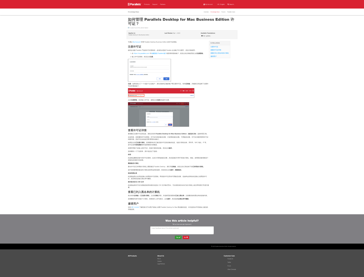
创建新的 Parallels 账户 (159, 53)
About (159, 258)
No (185, 237)
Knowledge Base (215, 12)
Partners (162, 4)
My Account (137, 42)
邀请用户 (214, 56)
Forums (223, 12)
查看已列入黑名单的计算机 (220, 53)
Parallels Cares (231, 12)
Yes (177, 237)
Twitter (229, 262)
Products (147, 4)
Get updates (206, 36)
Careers (159, 261)
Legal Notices (161, 264)
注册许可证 (214, 47)
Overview (206, 12)
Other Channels (232, 269)
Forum (229, 266)
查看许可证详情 (216, 50)
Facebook (230, 259)
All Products (132, 256)
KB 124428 (135, 207)
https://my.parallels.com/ (141, 53)
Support (154, 4)
